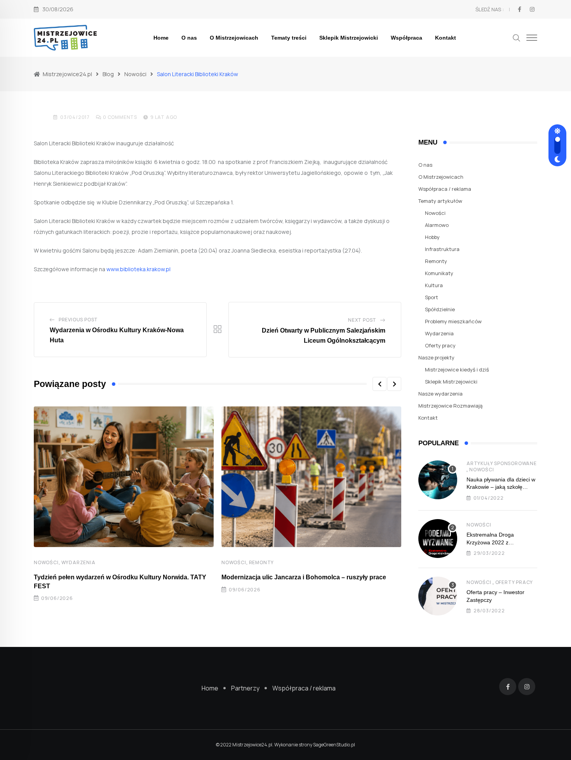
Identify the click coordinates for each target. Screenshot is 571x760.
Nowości (46, 562)
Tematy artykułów (440, 200)
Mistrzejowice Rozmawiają (450, 405)
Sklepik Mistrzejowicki (348, 38)
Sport (431, 297)
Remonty (261, 562)
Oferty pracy (440, 345)
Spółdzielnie (440, 309)
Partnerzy (245, 688)
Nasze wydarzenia (440, 393)
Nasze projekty (436, 357)
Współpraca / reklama (444, 188)
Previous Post (78, 319)
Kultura (434, 285)
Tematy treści (288, 38)
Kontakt (445, 38)
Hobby (432, 237)
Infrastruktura (442, 249)
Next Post (362, 320)
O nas (189, 38)
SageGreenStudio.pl (334, 744)
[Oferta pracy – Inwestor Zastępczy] (437, 596)
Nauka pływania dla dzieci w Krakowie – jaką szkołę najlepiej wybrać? (501, 487)
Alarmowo (437, 224)
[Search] (517, 37)
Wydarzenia (78, 562)
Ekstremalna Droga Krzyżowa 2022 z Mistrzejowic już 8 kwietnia (499, 542)
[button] (379, 384)
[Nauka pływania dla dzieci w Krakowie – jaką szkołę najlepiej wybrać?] (437, 479)
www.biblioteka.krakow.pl (138, 269)
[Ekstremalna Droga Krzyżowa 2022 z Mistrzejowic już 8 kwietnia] (437, 538)
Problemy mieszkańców (453, 321)
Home (161, 38)
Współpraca (406, 38)
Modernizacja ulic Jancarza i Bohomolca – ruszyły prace (303, 577)
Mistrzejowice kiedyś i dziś (457, 369)
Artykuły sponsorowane (502, 463)
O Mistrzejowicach (234, 38)
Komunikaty (439, 273)
